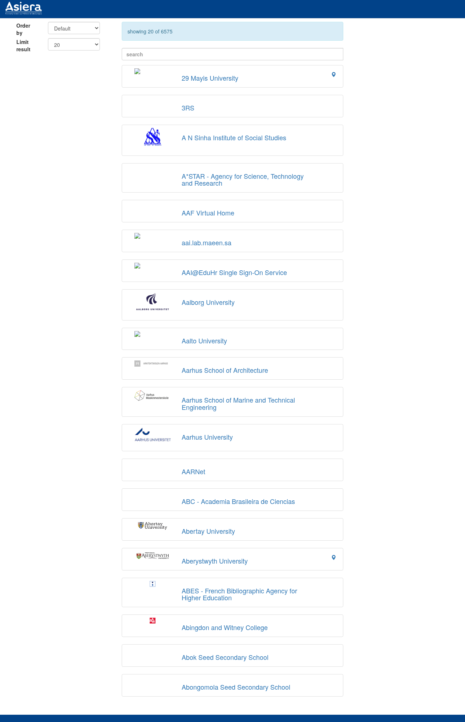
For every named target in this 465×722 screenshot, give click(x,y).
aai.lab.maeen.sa (206, 242)
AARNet (193, 471)
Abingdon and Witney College (225, 627)
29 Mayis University (210, 77)
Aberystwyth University (215, 560)
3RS (188, 107)
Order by (23, 29)
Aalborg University (208, 302)
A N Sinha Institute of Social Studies (234, 137)
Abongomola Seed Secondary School (236, 686)
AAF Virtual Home (208, 212)
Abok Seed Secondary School (225, 657)
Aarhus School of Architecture (225, 370)
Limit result (23, 45)
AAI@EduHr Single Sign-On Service (234, 272)
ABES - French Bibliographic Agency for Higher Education (239, 594)
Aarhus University (207, 436)
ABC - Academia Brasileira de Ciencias (238, 501)
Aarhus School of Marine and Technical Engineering (238, 403)
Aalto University (204, 340)
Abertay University (208, 531)
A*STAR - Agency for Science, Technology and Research (243, 179)
